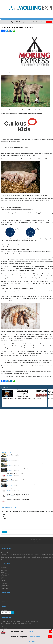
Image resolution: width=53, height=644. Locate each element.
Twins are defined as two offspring (10, 209)
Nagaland (9, 455)
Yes (4, 514)
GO (13, 612)
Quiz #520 (39, 398)
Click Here (49, 22)
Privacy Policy (5, 599)
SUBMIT (4, 532)
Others (5, 518)
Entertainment (4, 583)
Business (3, 572)
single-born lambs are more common (24, 270)
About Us (4, 597)
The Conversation (22, 376)
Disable (2, 577)
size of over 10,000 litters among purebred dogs (28, 257)
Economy (3, 578)
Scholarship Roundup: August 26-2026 (26, 398)
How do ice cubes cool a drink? (9, 398)
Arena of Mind (4, 567)
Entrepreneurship (5, 585)
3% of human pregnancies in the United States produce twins (25, 244)
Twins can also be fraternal (8, 220)
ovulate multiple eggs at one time (21, 296)
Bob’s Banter (4, 570)
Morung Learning (5, 72)
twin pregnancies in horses (14, 283)
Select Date (4, 610)
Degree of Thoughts (5, 573)
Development (4, 575)
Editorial (3, 580)
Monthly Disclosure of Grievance (9, 603)
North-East (9, 485)
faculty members (9, 198)
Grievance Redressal (6, 601)
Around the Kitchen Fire (6, 569)
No (4, 516)
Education (3, 582)
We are (3, 198)
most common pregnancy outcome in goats (12, 268)
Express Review (4, 588)
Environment (4, 586)
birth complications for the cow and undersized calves (32, 281)
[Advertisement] (9, 419)
